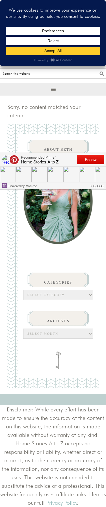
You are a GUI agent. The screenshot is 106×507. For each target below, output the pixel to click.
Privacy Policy (61, 502)
